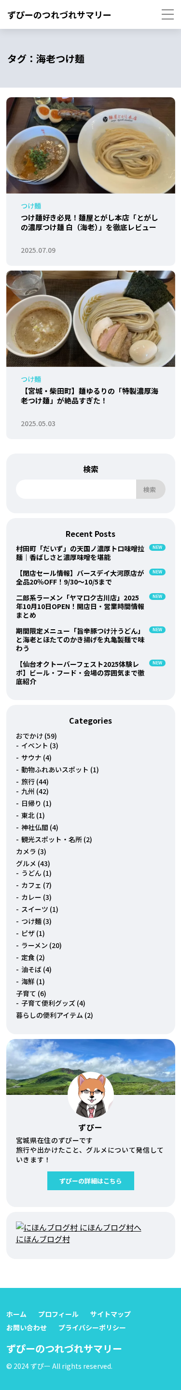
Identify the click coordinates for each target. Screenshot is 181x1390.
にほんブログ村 (43, 1239)
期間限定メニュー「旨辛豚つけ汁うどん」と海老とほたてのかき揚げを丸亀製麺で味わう (80, 639)
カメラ (26, 851)
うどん (31, 873)
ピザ (28, 933)
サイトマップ (110, 1314)
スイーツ (34, 909)
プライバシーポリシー (92, 1327)
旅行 (28, 781)
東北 (28, 815)
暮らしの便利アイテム (49, 1015)
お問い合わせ (26, 1327)
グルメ (26, 863)
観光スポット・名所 (51, 839)
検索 (90, 469)
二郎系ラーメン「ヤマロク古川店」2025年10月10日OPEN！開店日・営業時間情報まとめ (80, 606)
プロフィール (58, 1314)
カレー (31, 897)
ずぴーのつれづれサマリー (59, 14)
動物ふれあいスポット (55, 769)
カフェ (31, 885)
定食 (28, 957)
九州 (28, 791)
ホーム (16, 1314)
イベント (34, 745)
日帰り (31, 803)
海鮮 (28, 981)
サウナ (31, 757)
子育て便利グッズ (48, 1003)
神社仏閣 (34, 827)
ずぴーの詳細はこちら (90, 1180)
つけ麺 (31, 921)
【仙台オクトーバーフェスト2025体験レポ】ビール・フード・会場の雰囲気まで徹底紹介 (80, 673)
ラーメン (34, 945)
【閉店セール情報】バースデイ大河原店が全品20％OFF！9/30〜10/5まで (80, 577)
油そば (31, 969)
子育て (26, 993)
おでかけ (29, 735)
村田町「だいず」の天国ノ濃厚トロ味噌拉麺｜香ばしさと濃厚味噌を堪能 (80, 552)
